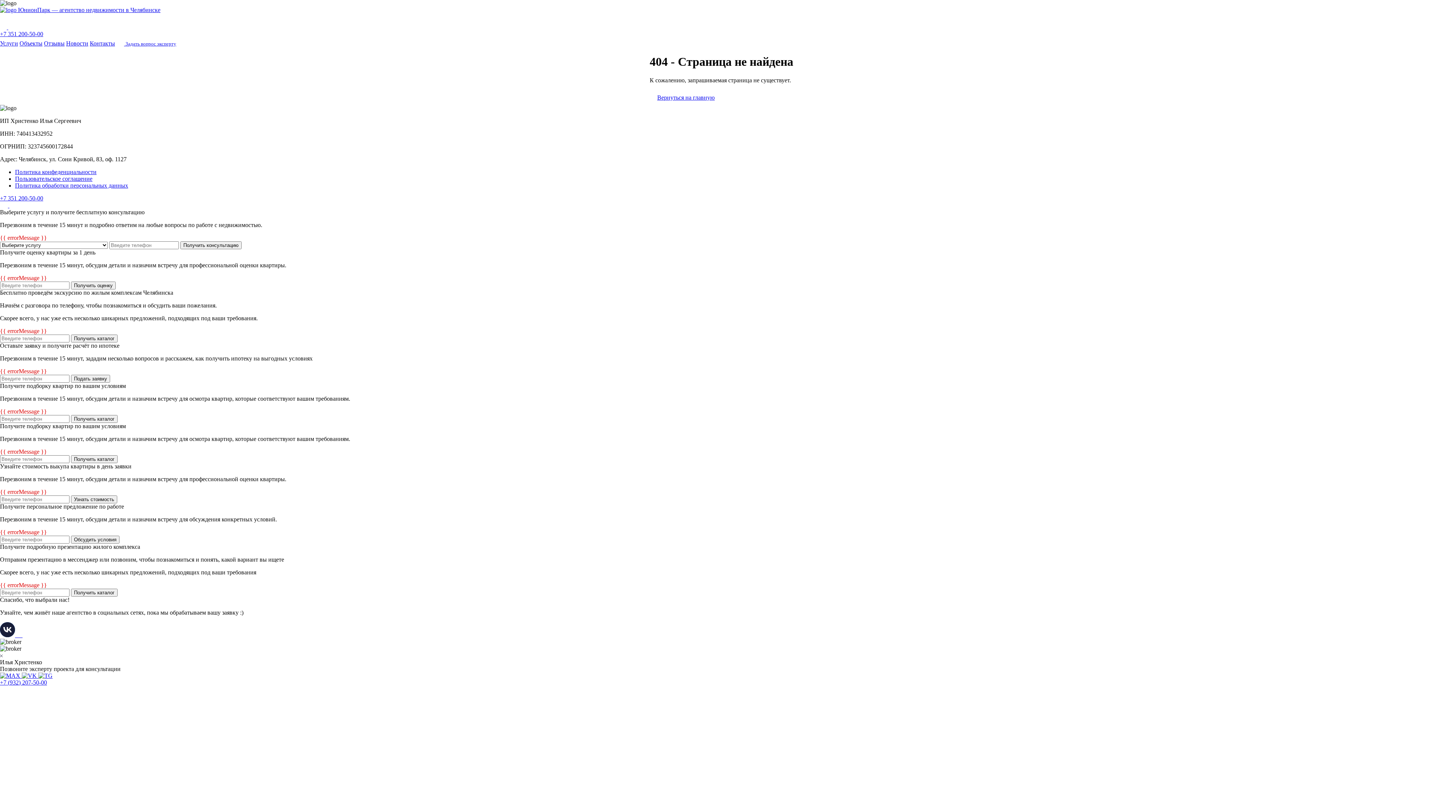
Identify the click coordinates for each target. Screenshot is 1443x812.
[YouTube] (13, 205)
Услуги (9, 43)
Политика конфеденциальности (56, 172)
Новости (77, 43)
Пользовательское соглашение (53, 179)
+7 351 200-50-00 (21, 34)
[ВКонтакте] (4, 205)
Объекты (31, 43)
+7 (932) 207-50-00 (23, 682)
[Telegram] (12, 27)
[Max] (4, 27)
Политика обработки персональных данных (71, 185)
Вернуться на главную (686, 97)
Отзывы (54, 43)
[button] (721, 18)
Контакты (102, 43)
